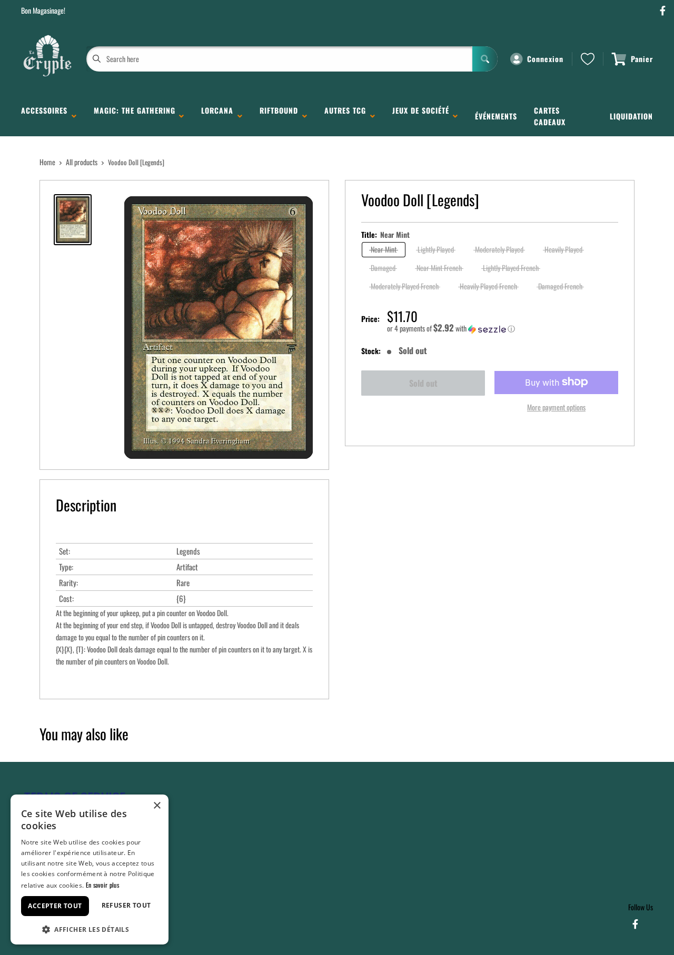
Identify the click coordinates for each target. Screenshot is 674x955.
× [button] (157, 806)
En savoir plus (102, 884)
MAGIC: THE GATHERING (134, 116)
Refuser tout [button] (126, 905)
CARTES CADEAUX (550, 116)
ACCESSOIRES (44, 116)
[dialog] (89, 869)
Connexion (545, 58)
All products (81, 161)
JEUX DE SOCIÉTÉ (420, 116)
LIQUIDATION (631, 116)
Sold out (423, 383)
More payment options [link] (556, 406)
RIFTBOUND (279, 116)
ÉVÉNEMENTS (496, 116)
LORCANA (217, 116)
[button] (502, 328)
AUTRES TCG (345, 116)
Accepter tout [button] (55, 905)
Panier (642, 58)
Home (47, 161)
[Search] (485, 59)
